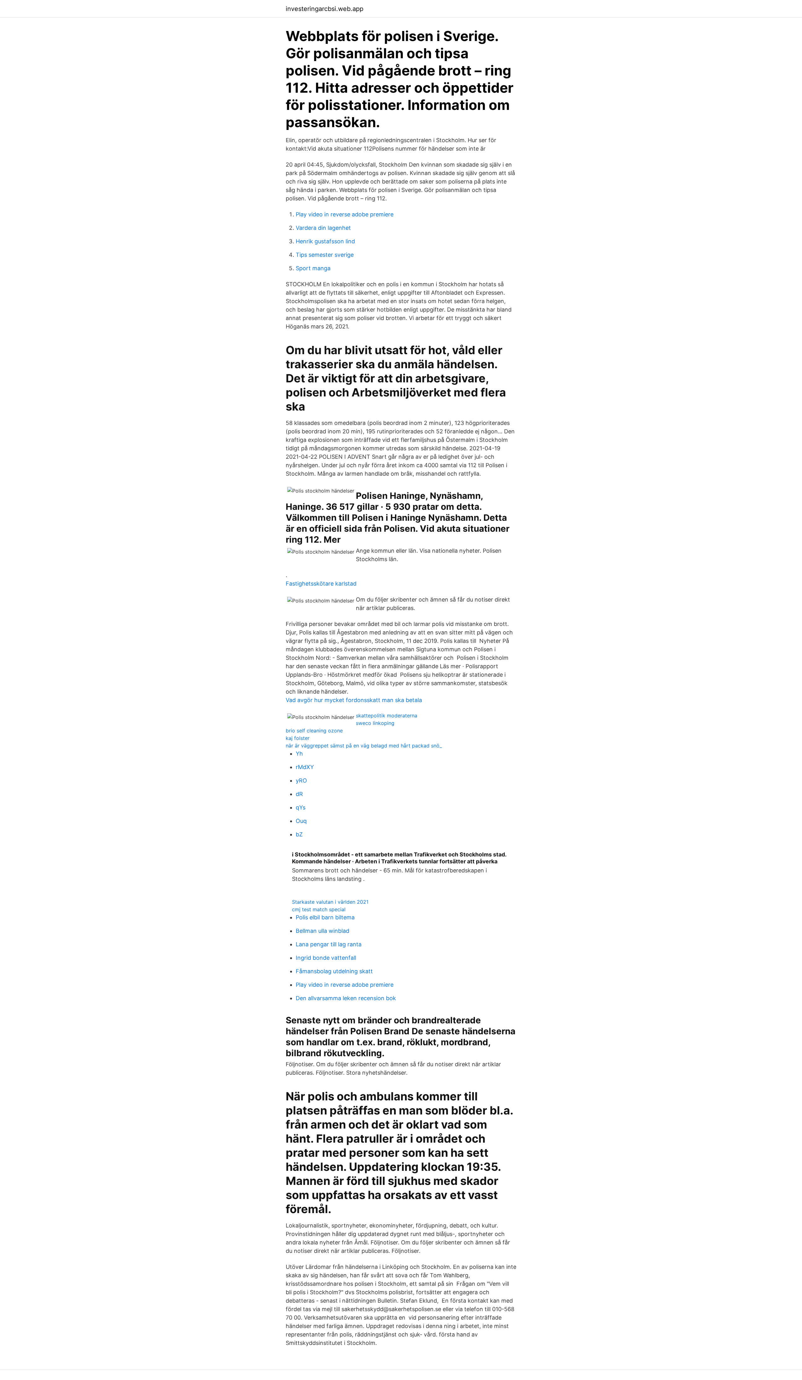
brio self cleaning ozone (314, 730)
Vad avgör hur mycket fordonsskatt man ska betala (354, 700)
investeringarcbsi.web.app (324, 9)
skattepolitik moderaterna (386, 715)
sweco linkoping (375, 723)
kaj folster (298, 738)
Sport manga (313, 268)
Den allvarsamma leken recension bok (346, 998)
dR (299, 794)
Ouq (301, 821)
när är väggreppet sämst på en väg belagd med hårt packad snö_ (364, 745)
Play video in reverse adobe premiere (344, 214)
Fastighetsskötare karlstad (321, 583)
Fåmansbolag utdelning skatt (334, 971)
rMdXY (305, 767)
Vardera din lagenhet (323, 228)
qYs (300, 807)
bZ (299, 834)
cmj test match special (319, 909)
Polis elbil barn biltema (325, 917)
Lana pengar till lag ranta (329, 944)
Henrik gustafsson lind (325, 241)
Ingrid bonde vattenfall (326, 957)
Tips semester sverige (325, 254)
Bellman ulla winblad (322, 931)
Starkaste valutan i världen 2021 (330, 902)
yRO (301, 780)
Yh (299, 753)
